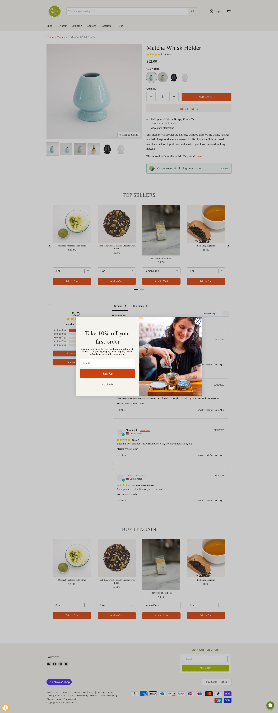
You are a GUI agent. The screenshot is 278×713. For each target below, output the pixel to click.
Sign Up (108, 373)
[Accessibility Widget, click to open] (5, 707)
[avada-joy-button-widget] (270, 705)
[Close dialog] (197, 321)
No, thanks (107, 384)
